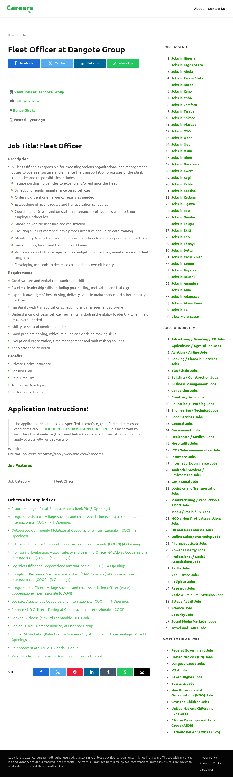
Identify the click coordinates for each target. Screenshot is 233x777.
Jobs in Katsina (183, 190)
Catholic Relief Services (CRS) (195, 732)
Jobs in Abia (181, 290)
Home (11, 35)
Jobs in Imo (180, 210)
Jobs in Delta (182, 250)
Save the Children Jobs (190, 701)
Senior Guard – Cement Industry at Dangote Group (52, 625)
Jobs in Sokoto (183, 118)
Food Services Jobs (187, 417)
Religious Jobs (183, 581)
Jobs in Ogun (181, 144)
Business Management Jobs (193, 384)
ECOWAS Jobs (182, 683)
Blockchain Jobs (184, 370)
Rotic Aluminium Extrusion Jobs (197, 594)
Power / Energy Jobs (188, 550)
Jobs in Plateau (183, 124)
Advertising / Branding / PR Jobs (198, 339)
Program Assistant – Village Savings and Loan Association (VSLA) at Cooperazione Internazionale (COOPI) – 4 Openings (77, 519)
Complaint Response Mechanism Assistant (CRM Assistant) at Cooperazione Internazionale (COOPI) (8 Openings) (72, 577)
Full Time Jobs (27, 101)
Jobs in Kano (181, 91)
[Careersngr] (20, 9)
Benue (18, 110)
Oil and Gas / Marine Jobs (192, 530)
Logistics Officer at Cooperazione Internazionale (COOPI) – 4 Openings (68, 565)
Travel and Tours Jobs (188, 627)
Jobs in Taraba (182, 111)
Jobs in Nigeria (183, 58)
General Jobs (182, 423)
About (199, 8)
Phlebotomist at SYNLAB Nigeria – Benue (45, 647)
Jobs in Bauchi (183, 276)
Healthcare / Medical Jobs (192, 436)
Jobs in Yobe (181, 98)
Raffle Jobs (180, 568)
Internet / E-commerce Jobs (194, 463)
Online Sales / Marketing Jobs (195, 536)
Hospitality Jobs (184, 443)
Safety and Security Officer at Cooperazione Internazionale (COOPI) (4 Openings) (77, 544)
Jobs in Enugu (182, 223)
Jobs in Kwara (182, 170)
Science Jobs (181, 608)
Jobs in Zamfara (184, 104)
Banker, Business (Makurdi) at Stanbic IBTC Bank (50, 617)
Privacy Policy (208, 757)
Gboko (30, 110)
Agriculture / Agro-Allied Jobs (196, 345)
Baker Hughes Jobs (187, 677)
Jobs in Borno (182, 84)
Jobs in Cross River (186, 257)
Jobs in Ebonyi (183, 243)
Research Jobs (183, 588)
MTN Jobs (179, 670)
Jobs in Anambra (184, 283)
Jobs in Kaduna (183, 197)
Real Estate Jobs (185, 574)
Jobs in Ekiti (181, 230)
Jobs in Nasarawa (185, 164)
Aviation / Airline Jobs (189, 352)
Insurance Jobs (183, 456)
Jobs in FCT (180, 309)
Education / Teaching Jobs (192, 403)
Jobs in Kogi (181, 177)
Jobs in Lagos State (187, 65)
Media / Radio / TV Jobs (190, 511)
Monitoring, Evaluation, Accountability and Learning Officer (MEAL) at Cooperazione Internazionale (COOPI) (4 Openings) (79, 555)
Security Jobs (182, 614)
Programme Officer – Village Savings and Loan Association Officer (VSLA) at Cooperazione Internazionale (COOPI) (73, 590)
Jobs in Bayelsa (183, 270)
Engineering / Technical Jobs (194, 410)
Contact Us (216, 8)
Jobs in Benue (182, 263)
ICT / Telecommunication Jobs (196, 450)
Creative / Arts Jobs (187, 397)
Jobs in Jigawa (183, 204)
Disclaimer (206, 769)
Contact (218, 763)
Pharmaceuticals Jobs (189, 543)
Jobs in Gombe (183, 217)
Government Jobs (185, 430)
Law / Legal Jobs (184, 481)
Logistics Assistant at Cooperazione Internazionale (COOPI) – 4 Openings (70, 601)
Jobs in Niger (181, 157)
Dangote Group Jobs (188, 663)
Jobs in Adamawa (185, 296)
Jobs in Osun (181, 151)
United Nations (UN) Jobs (192, 657)
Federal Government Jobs (193, 650)
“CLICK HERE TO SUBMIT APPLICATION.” (74, 428)
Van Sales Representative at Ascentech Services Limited (56, 655)
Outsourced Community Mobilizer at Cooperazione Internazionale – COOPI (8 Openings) (74, 533)
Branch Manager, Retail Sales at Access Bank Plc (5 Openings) (60, 508)
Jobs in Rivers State (187, 78)
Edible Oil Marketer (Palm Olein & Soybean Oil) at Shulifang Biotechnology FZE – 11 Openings (79, 637)
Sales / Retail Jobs (186, 601)
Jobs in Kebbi (182, 184)
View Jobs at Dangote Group (39, 91)
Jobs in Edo (180, 237)
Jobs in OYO (181, 131)
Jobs (23, 35)
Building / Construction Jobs (194, 377)
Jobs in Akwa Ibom (186, 303)
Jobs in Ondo (181, 137)
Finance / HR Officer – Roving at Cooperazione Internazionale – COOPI (68, 609)
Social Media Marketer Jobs (193, 621)
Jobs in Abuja (182, 71)
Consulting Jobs (184, 390)
